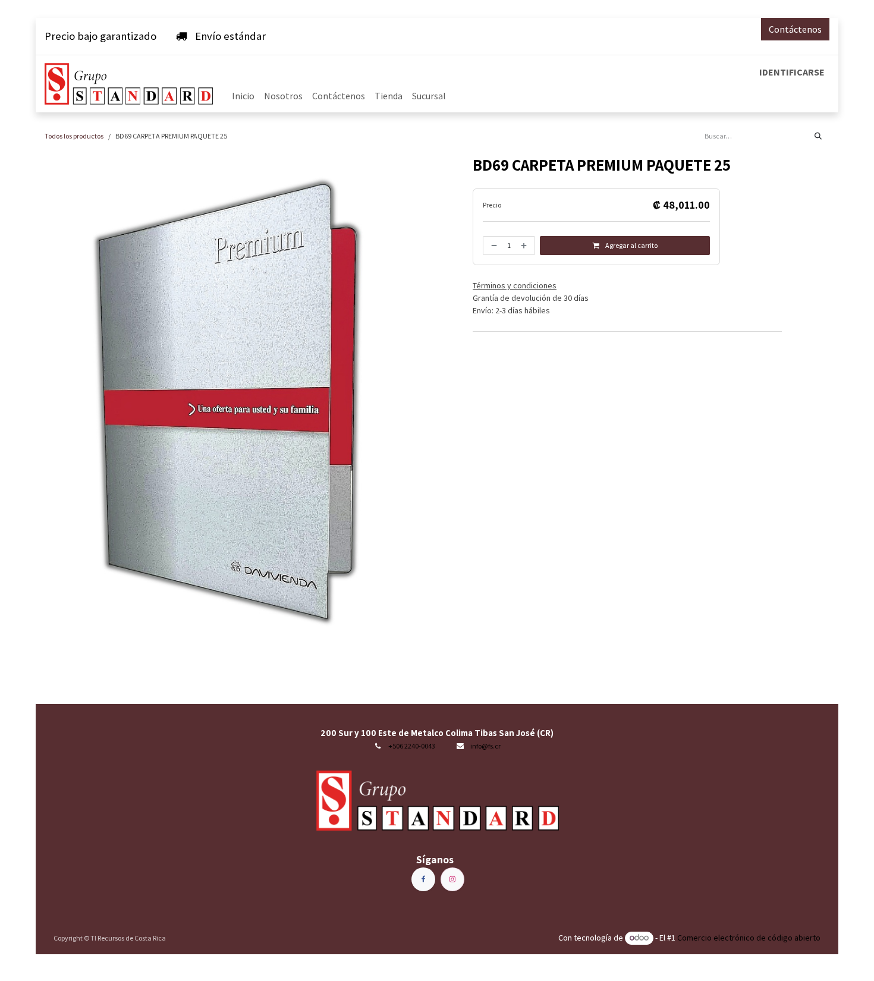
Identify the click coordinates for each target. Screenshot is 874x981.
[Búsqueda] (818, 136)
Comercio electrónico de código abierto (748, 937)
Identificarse (792, 72)
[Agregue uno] (525, 245)
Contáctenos (795, 29)
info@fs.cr (485, 745)
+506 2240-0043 (411, 745)
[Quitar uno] (492, 245)
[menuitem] (243, 96)
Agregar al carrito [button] (631, 245)
